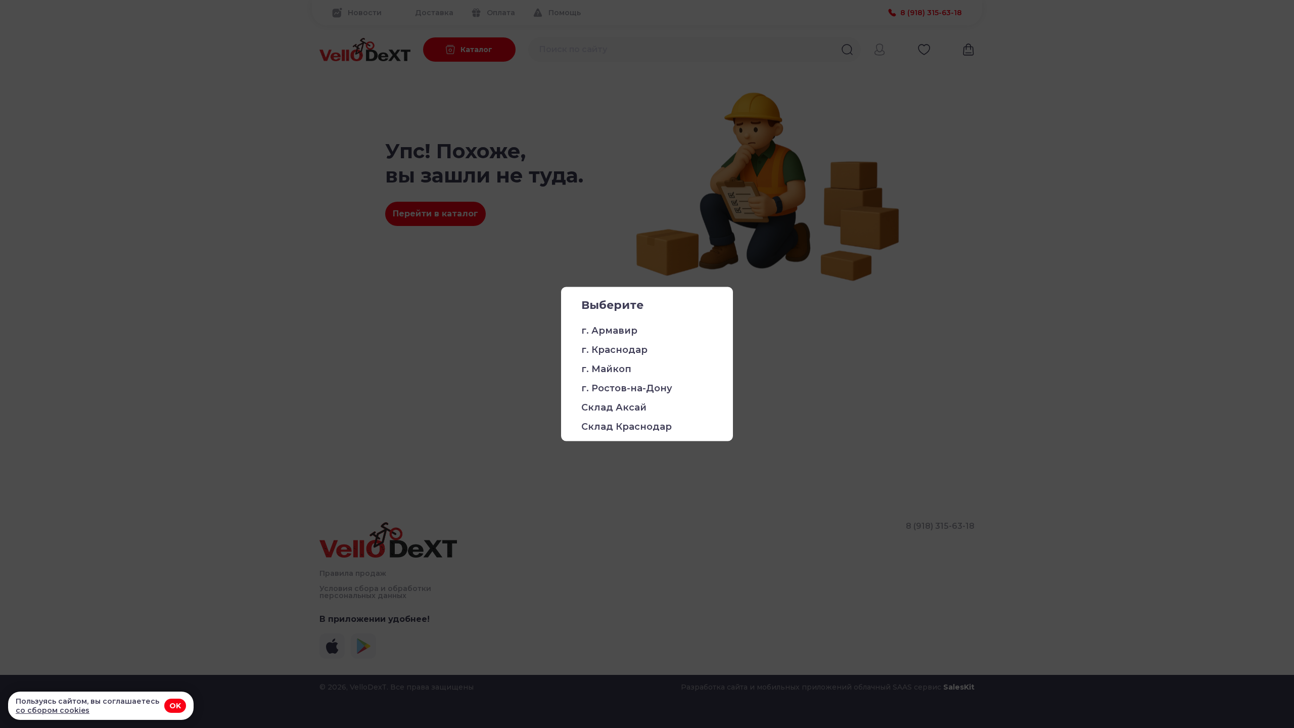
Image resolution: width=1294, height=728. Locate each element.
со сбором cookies (52, 710)
